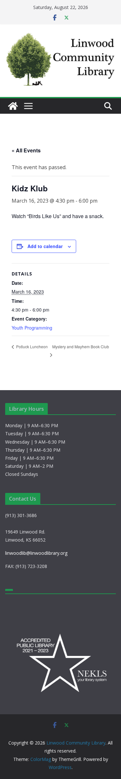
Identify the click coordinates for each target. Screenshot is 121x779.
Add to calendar (45, 246)
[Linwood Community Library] (13, 106)
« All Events (26, 150)
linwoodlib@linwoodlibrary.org (36, 553)
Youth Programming (32, 327)
